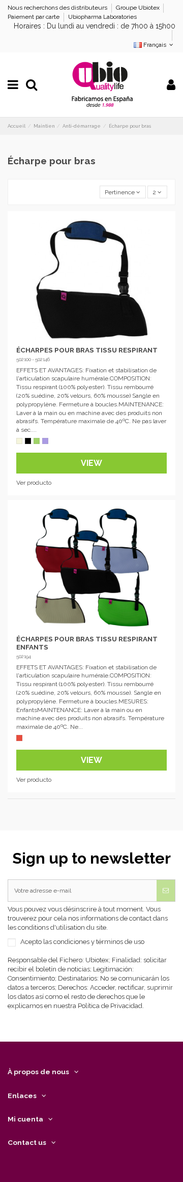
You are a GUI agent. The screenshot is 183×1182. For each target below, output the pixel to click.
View (91, 463)
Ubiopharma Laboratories (102, 16)
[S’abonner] (166, 890)
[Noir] (28, 441)
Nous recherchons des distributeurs (58, 7)
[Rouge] (19, 738)
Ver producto (33, 482)
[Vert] (37, 441)
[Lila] (45, 441)
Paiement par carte (34, 16)
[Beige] (19, 441)
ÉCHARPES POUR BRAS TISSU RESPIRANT (87, 350)
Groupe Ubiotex (138, 7)
